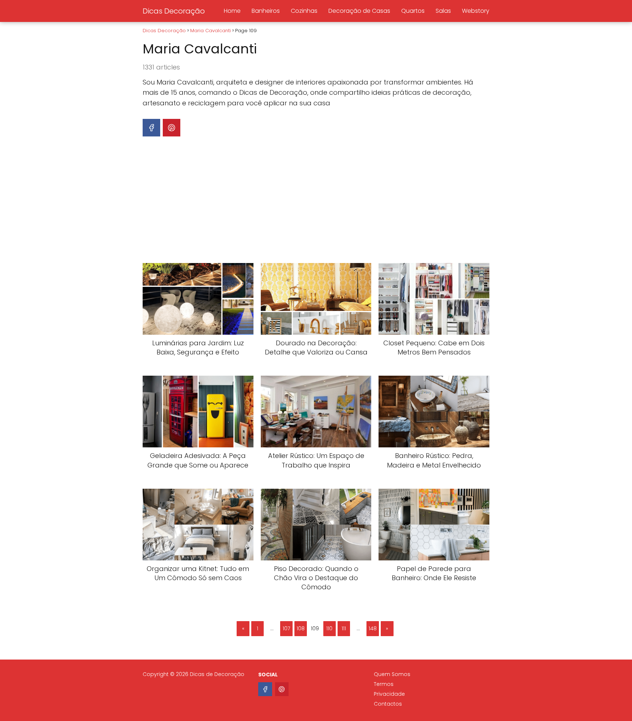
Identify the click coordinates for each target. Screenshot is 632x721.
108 (301, 628)
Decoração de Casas (359, 11)
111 (344, 628)
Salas (443, 11)
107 (286, 628)
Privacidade (389, 694)
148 (373, 628)
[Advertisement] (316, 201)
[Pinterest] (282, 689)
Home (232, 11)
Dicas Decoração (174, 11)
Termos (384, 684)
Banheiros (266, 11)
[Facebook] (265, 689)
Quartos (413, 11)
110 (329, 628)
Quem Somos (392, 674)
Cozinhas (304, 11)
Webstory (475, 11)
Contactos (388, 703)
